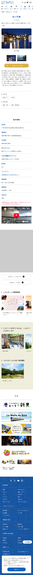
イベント (29, 8)
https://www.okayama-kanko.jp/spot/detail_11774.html (13, 343)
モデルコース (6, 8)
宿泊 (19, 496)
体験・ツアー (16, 8)
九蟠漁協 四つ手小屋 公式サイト (10, 174)
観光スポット (9, 11)
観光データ (5, 529)
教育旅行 (20, 524)
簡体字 (19, 538)
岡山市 (13, 97)
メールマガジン (6, 515)
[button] (30, 542)
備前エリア (5, 97)
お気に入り (27, 2)
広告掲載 (5, 513)
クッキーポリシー (11, 565)
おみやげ (25, 8)
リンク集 (20, 513)
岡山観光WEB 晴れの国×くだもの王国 (8, 2)
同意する (16, 569)
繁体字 (4, 540)
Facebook (11, 481)
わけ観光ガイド (6, 554)
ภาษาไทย (5, 542)
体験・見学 (5, 105)
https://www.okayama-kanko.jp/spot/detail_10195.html (13, 373)
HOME (3, 11)
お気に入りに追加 (17, 65)
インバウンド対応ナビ (23, 529)
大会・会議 (20, 526)
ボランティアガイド (22, 501)
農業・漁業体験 (15, 105)
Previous (2, 38)
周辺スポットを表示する (15, 276)
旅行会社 (5, 524)
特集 (2, 8)
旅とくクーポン (6, 501)
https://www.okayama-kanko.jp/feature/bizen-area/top (13, 305)
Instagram (22, 481)
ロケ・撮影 (5, 526)
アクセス (5, 499)
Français (20, 542)
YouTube (18, 481)
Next (30, 38)
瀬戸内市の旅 (6, 551)
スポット (11, 8)
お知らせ (20, 499)
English (4, 538)
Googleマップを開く (15, 282)
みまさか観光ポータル (23, 551)
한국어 (19, 540)
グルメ (21, 8)
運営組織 (5, 510)
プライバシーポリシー (23, 510)
